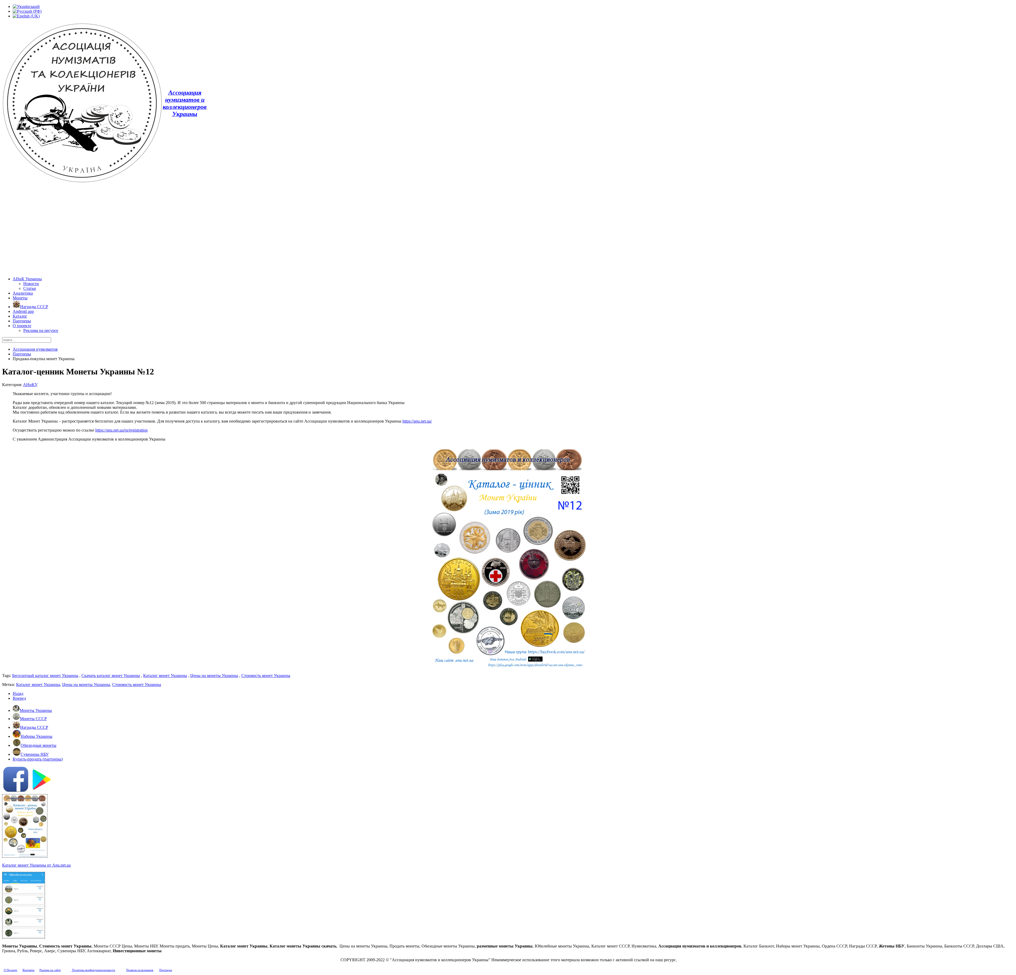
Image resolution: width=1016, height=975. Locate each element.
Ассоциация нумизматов (35, 349)
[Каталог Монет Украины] (24, 856)
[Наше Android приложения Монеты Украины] (508, 780)
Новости (31, 283)
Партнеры (22, 321)
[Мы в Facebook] (16, 791)
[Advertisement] (508, 230)
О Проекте (10, 970)
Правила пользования (139, 970)
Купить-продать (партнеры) (38, 759)
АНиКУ (30, 384)
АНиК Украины (27, 279)
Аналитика (23, 293)
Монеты (20, 298)
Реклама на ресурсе (40, 330)
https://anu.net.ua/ (417, 421)
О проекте (22, 325)
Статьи (29, 288)
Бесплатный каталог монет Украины (45, 675)
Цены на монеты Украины (214, 675)
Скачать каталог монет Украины (110, 675)
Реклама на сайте (50, 970)
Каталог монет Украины (165, 675)
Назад (18, 693)
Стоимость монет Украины (265, 675)
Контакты (28, 970)
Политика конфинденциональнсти (93, 970)
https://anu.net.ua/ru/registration (121, 430)
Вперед (19, 698)
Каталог (20, 316)
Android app (23, 311)
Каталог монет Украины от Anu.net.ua (36, 865)
